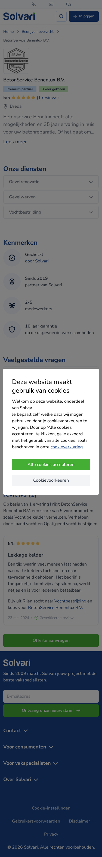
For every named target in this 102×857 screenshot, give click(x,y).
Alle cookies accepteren (51, 465)
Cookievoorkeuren (51, 480)
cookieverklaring (67, 447)
